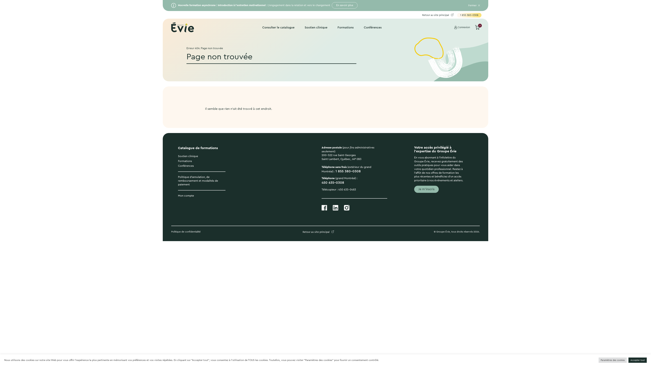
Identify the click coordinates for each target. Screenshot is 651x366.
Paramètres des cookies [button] (613, 360)
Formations (346, 27)
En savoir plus (344, 5)
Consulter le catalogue (278, 27)
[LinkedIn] (335, 207)
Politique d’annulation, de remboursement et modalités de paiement (198, 181)
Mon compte (186, 195)
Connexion (464, 27)
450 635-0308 (333, 182)
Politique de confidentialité (186, 232)
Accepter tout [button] (637, 360)
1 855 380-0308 (469, 15)
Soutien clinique (316, 27)
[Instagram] (346, 207)
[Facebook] (324, 207)
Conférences (373, 27)
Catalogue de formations (198, 148)
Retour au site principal (435, 15)
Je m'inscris (426, 189)
